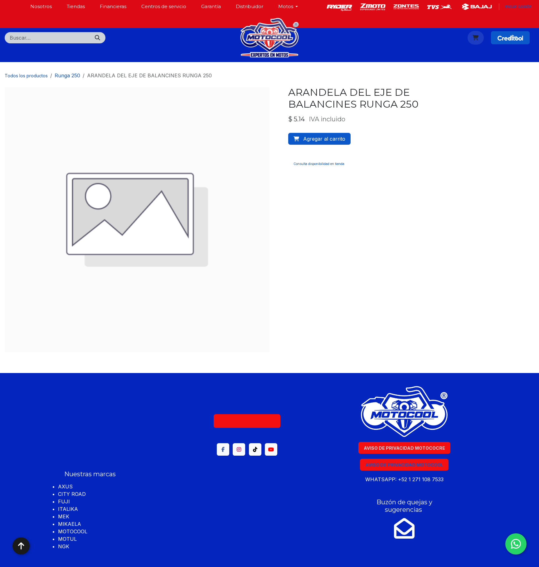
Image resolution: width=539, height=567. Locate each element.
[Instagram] (439, 7)
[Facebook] (339, 7)
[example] (477, 6)
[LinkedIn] (406, 7)
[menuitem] (41, 6)
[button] (319, 139)
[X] (373, 7)
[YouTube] (271, 449)
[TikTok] (255, 449)
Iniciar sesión (518, 6)
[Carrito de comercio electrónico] (476, 38)
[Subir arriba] (21, 546)
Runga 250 (67, 75)
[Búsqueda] (97, 37)
